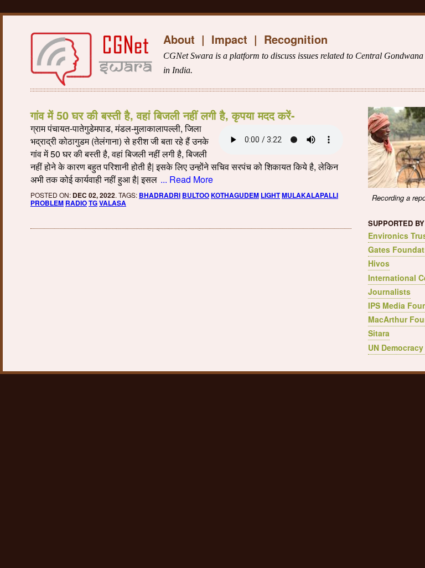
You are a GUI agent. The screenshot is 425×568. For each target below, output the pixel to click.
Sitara (379, 333)
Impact (229, 39)
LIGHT (270, 195)
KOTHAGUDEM (235, 195)
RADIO (76, 203)
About (179, 39)
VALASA (112, 203)
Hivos (379, 263)
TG (93, 203)
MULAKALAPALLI (310, 195)
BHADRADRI (159, 195)
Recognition (296, 39)
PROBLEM (47, 203)
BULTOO (195, 195)
